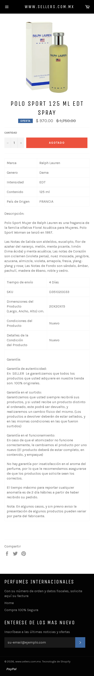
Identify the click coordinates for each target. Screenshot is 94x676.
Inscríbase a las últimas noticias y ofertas (37, 632)
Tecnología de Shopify (56, 661)
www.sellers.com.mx (47, 6)
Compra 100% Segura (21, 610)
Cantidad (10, 132)
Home (9, 603)
